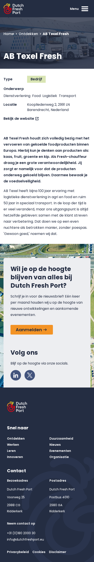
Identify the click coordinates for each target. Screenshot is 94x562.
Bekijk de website (18, 118)
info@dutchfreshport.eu (25, 539)
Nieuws (55, 444)
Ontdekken (29, 33)
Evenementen (60, 451)
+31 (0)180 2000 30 (21, 533)
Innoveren (15, 457)
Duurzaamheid (61, 438)
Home (9, 33)
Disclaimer (57, 552)
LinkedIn (15, 375)
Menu (74, 9)
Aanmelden (29, 330)
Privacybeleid (18, 552)
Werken (13, 444)
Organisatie (59, 457)
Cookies (38, 552)
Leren (11, 451)
